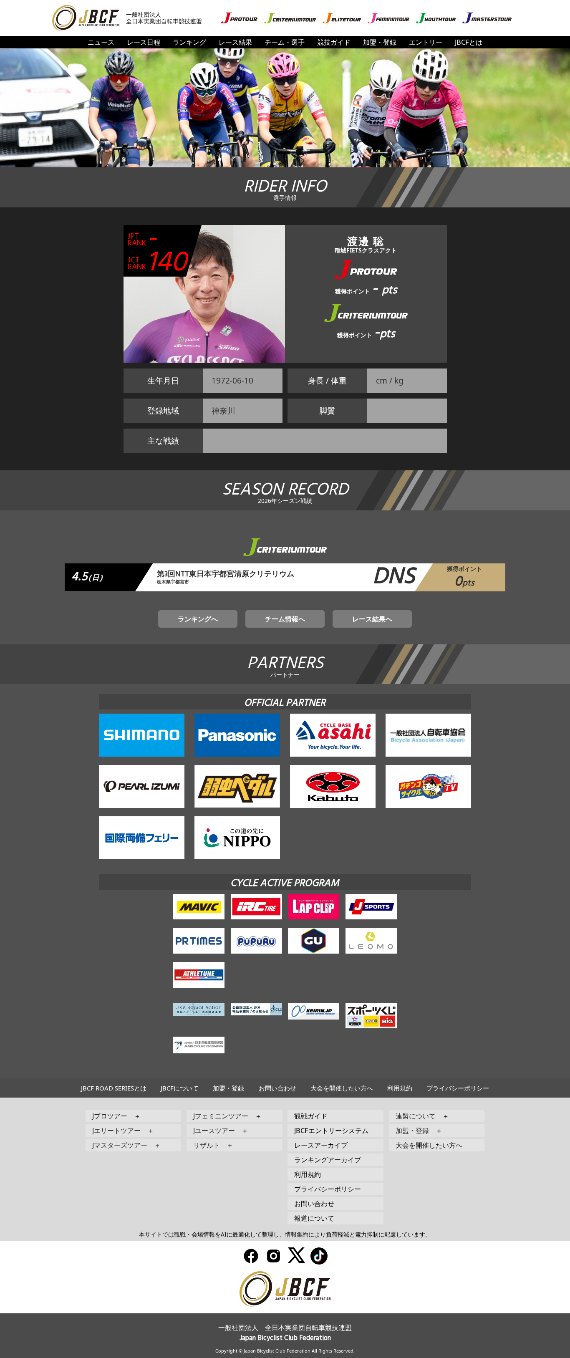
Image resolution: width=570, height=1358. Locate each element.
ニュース (101, 42)
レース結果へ (372, 618)
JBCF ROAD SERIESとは (113, 1088)
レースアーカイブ (321, 1145)
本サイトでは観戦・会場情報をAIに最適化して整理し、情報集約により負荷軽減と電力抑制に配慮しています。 (285, 1234)
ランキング (189, 42)
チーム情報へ (285, 618)
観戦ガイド (311, 1116)
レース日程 (143, 42)
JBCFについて (180, 1088)
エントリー (425, 42)
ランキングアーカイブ (327, 1159)
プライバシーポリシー (457, 1088)
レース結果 (235, 42)
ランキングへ (198, 618)
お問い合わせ (277, 1088)
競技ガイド (334, 42)
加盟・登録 (379, 42)
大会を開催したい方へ (341, 1088)
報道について (314, 1218)
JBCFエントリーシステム (331, 1130)
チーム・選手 (285, 42)
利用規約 (399, 1088)
